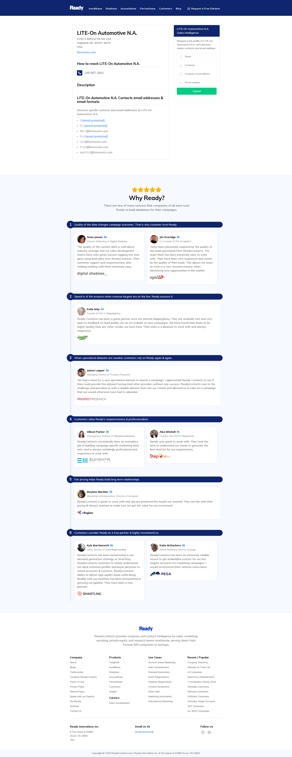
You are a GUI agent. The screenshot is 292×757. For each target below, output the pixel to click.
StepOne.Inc (187, 436)
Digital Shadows (118, 241)
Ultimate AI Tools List (199, 667)
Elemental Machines (124, 436)
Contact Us (76, 711)
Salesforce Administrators (201, 677)
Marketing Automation (160, 696)
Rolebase (114, 672)
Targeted (114, 662)
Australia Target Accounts (201, 701)
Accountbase (116, 677)
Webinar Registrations (160, 681)
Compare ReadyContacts (83, 677)
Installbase (114, 667)
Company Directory (198, 662)
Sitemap (74, 706)
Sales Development (119, 703)
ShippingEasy (113, 313)
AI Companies (195, 672)
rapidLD (187, 241)
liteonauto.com (86, 52)
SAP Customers (196, 706)
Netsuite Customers (198, 691)
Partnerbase (115, 681)
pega (192, 549)
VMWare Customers (198, 696)
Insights (113, 691)
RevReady (75, 701)
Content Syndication (158, 686)
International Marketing (160, 701)
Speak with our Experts (82, 696)
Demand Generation (159, 672)
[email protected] (94, 120)
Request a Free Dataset (205, 8)
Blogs (73, 667)
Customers (114, 686)
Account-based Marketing (161, 662)
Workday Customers (198, 686)
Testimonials (76, 672)
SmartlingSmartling (115, 549)
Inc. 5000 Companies (198, 711)
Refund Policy (77, 691)
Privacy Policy (77, 686)
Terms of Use (77, 681)
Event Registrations (158, 677)
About (73, 662)
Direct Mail (154, 691)
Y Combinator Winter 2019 (202, 681)
